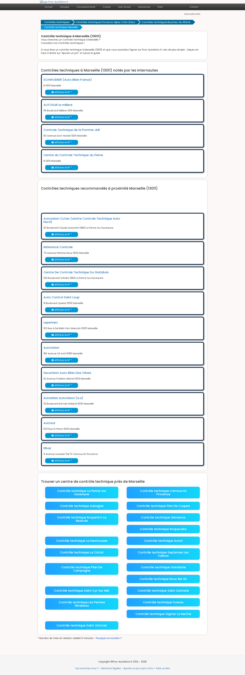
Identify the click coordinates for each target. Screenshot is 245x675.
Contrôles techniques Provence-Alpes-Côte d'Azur (105, 22)
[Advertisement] (101, 199)
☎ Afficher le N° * (61, 92)
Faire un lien (163, 668)
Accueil (48, 7)
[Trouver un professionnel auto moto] (54, 1)
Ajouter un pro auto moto (138, 668)
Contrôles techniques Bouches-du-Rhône (166, 22)
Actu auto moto (192, 13)
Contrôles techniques (57, 22)
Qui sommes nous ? (87, 668)
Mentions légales (111, 668)
